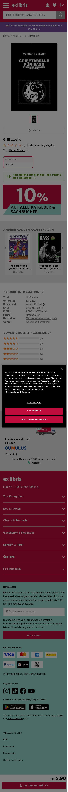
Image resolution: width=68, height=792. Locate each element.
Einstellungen (34, 403)
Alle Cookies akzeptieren (34, 420)
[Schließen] (61, 368)
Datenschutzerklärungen (18, 392)
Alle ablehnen (34, 411)
